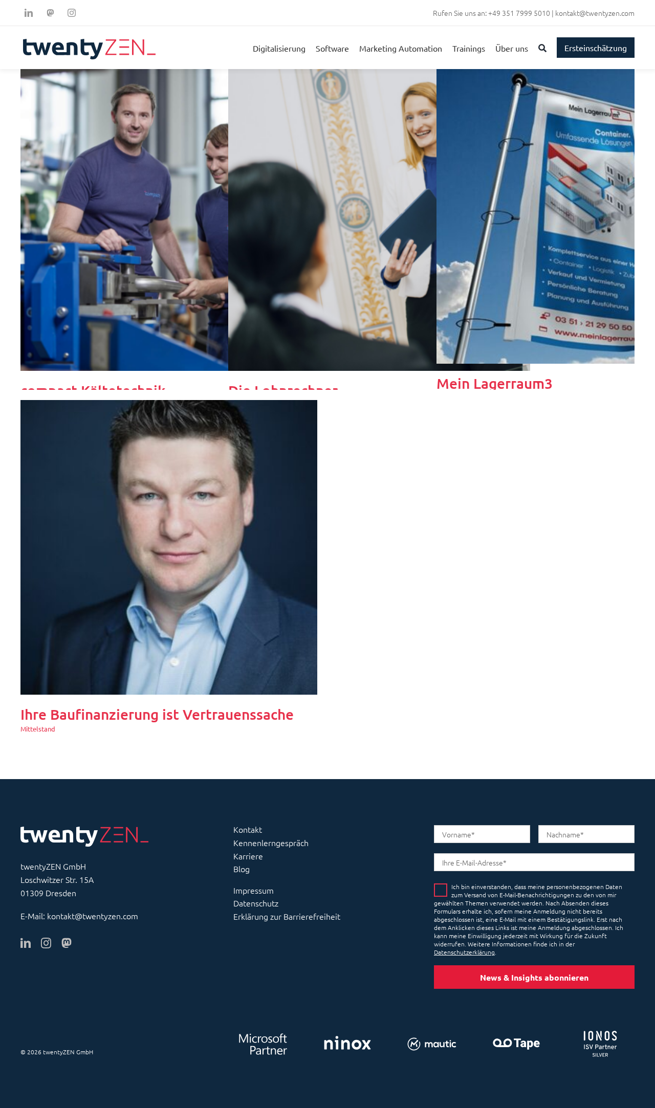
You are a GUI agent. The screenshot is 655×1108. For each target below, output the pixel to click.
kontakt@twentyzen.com (595, 13)
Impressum (253, 890)
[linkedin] (28, 13)
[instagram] (71, 13)
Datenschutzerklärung (464, 952)
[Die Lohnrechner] (379, 75)
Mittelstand (37, 728)
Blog (241, 868)
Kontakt (247, 829)
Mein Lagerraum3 (494, 383)
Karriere (248, 855)
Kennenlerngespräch (271, 842)
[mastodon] (66, 943)
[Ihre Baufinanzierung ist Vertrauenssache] (168, 406)
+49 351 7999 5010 (519, 13)
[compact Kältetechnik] (171, 75)
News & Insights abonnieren (534, 977)
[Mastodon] (50, 13)
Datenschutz (255, 902)
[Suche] (542, 47)
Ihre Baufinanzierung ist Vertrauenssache (157, 714)
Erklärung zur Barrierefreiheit (286, 916)
